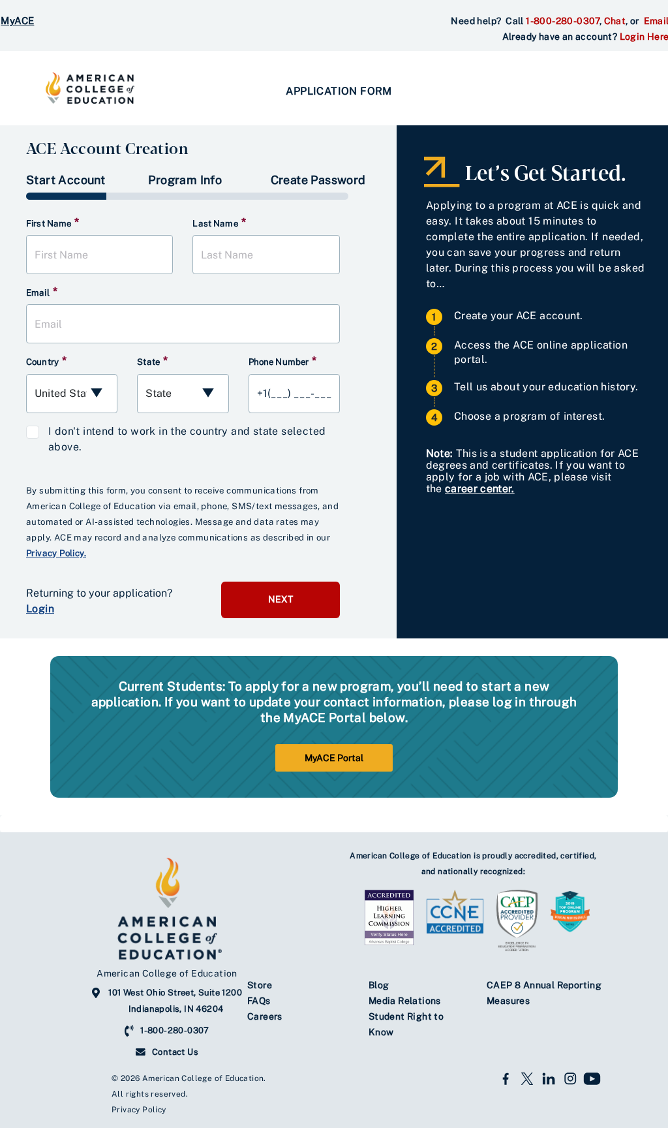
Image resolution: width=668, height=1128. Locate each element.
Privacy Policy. (56, 553)
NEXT (280, 599)
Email (41, 291)
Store (259, 985)
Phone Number (283, 361)
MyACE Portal (334, 758)
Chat (615, 21)
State (152, 361)
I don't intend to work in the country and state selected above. (187, 439)
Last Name (218, 222)
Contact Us (175, 1052)
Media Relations (405, 1000)
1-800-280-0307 (563, 21)
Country (46, 361)
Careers (264, 1016)
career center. (480, 488)
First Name (52, 222)
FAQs (259, 1000)
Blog (379, 985)
